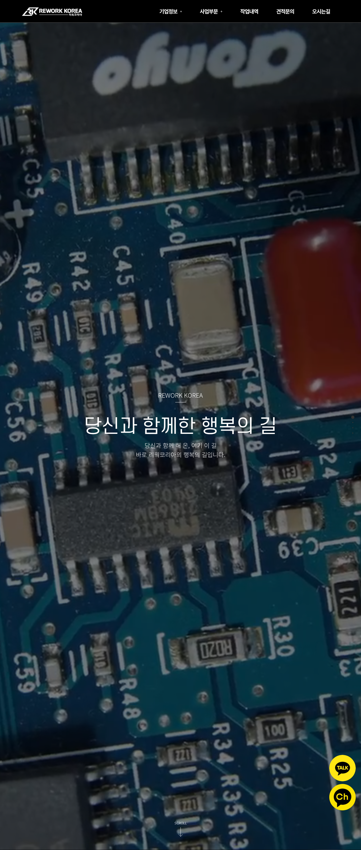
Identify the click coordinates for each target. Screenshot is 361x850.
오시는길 (321, 11)
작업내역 (249, 11)
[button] (170, 11)
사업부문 (209, 11)
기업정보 (168, 11)
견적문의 (285, 11)
